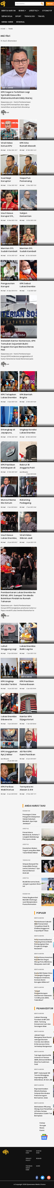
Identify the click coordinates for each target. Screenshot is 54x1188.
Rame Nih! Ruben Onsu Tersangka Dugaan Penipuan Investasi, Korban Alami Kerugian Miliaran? (43, 977)
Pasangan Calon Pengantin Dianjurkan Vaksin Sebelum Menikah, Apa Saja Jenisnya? (31, 819)
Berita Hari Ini (9, 10)
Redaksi (39, 1158)
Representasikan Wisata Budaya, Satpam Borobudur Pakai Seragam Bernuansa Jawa (42, 1093)
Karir (38, 1166)
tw (42, 1180)
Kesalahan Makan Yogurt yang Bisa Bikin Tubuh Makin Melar (31, 850)
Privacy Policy (28, 1159)
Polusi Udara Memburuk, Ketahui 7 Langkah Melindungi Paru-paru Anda (31, 835)
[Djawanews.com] (2, 3)
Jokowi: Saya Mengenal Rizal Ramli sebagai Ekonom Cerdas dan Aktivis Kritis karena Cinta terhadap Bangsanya (43, 1040)
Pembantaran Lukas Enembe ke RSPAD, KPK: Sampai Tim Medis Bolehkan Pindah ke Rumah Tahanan (18, 597)
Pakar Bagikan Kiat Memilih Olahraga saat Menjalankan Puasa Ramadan (30, 900)
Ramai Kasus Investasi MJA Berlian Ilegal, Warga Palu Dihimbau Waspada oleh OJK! (43, 960)
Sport (18, 16)
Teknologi (29, 16)
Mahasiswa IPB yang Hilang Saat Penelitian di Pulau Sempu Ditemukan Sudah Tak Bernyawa (43, 1111)
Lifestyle (33, 10)
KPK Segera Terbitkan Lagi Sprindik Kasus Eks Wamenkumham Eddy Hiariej (16, 95)
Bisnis (21, 10)
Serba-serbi (7, 22)
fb (37, 1180)
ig (48, 1180)
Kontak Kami (38, 1152)
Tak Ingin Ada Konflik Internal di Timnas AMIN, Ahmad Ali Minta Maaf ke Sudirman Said (43, 1059)
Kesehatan (26, 811)
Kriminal (20, 22)
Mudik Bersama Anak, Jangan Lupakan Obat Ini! (32, 884)
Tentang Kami (29, 1152)
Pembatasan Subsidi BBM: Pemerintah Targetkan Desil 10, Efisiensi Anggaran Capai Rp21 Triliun (42, 926)
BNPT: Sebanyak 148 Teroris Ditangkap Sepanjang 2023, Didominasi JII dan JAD (43, 1076)
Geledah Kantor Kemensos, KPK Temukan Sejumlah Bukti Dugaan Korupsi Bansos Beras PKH (18, 345)
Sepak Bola (7, 16)
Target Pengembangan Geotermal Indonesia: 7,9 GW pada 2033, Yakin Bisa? (43, 995)
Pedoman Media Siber (29, 1168)
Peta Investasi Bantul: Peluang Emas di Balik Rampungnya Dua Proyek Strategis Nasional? (43, 944)
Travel (41, 16)
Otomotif (47, 10)
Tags (10, 29)
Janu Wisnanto (24, 472)
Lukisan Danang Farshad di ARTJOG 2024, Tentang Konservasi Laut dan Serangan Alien (42, 1021)
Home (3, 29)
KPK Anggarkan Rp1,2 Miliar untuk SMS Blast (9, 756)
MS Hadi (6, 112)
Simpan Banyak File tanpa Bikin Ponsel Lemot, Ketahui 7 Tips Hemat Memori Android (31, 868)
